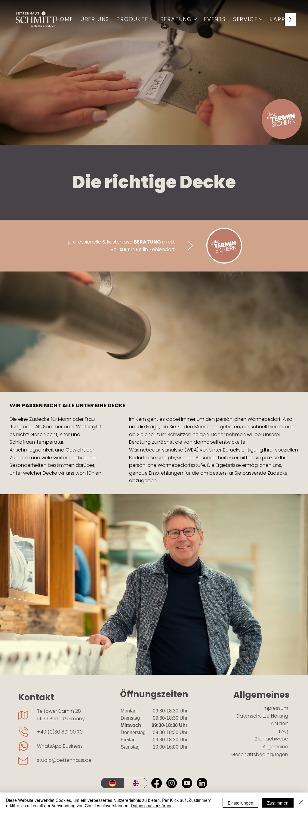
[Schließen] (300, 802)
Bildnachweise (271, 738)
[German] (112, 783)
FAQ (283, 731)
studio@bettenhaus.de (64, 760)
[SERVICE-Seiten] (260, 19)
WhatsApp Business (60, 746)
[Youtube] (187, 783)
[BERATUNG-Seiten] (195, 19)
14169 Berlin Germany (61, 718)
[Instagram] (171, 783)
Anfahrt (279, 723)
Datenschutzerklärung (262, 715)
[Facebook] (156, 783)
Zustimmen (277, 803)
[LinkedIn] (202, 783)
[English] (135, 783)
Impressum (275, 708)
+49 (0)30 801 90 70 (60, 731)
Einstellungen (240, 803)
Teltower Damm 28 (59, 711)
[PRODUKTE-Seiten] (151, 19)
